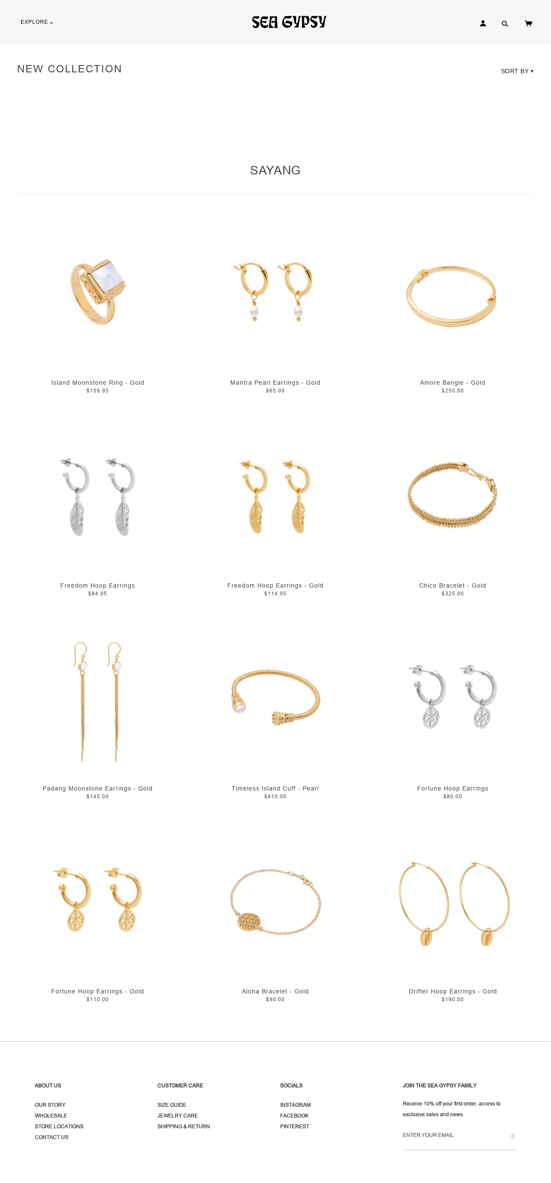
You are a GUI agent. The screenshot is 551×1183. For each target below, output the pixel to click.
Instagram (295, 1105)
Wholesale (51, 1115)
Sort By (517, 71)
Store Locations (59, 1126)
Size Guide (172, 1105)
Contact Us (51, 1137)
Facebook (294, 1115)
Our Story (50, 1105)
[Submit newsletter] (512, 1137)
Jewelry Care (178, 1115)
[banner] (293, 21)
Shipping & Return (184, 1126)
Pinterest (294, 1126)
